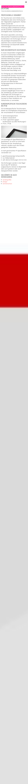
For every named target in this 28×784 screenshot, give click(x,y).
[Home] (9, 2)
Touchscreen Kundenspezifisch (13, 6)
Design (5, 182)
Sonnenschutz (7, 183)
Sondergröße (7, 180)
